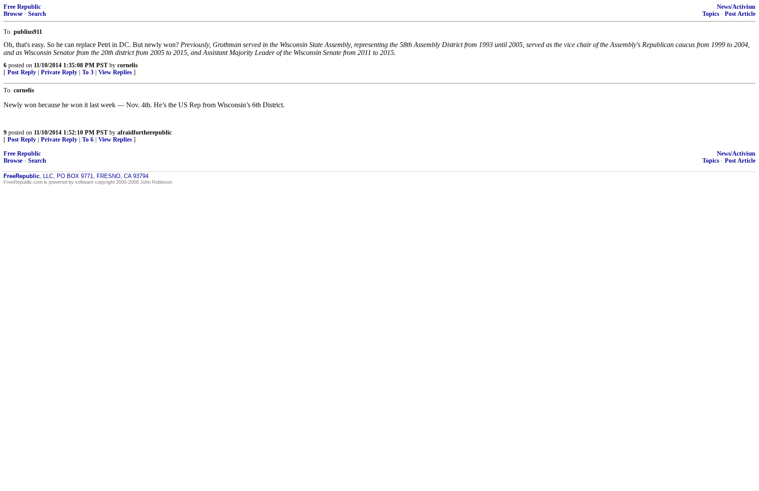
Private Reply (59, 72)
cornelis (127, 65)
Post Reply (21, 72)
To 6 (88, 139)
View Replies (115, 72)
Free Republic (22, 7)
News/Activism (736, 7)
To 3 (88, 72)
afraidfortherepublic (144, 132)
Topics (710, 14)
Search (37, 14)
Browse (13, 14)
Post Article (740, 14)
